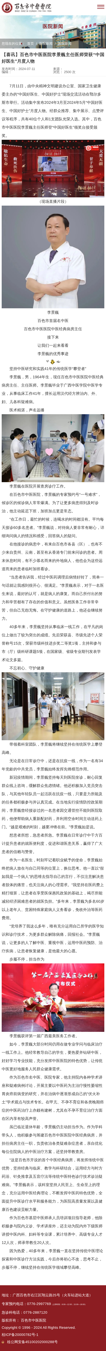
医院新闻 (46, 43)
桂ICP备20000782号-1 (20, 1335)
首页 (30, 43)
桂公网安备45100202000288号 (32, 1342)
